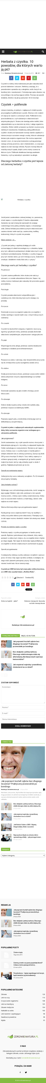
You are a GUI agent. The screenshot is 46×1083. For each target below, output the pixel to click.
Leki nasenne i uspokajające (11, 1014)
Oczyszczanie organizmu (9, 1001)
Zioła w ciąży (17, 952)
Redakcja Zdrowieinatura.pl (14, 73)
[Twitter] (26, 1072)
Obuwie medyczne (7, 1007)
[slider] (7, 577)
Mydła (3, 1020)
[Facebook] (20, 1072)
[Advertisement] (23, 24)
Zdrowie (4, 994)
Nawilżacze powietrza (8, 1017)
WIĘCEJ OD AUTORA (28, 636)
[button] (43, 52)
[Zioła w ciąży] (6, 955)
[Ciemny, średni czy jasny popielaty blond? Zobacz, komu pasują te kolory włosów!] (6, 965)
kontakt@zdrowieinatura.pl (31, 1058)
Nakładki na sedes (7, 1011)
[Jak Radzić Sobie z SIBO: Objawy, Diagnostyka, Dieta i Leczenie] (6, 827)
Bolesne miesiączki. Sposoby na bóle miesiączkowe (34, 602)
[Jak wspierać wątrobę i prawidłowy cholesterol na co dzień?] (6, 667)
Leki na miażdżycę (7, 1004)
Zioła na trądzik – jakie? (9, 601)
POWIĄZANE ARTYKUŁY (10, 636)
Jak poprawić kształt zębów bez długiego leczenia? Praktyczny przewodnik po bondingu (26, 643)
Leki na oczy (5, 998)
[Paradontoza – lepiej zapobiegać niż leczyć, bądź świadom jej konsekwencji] (6, 976)
